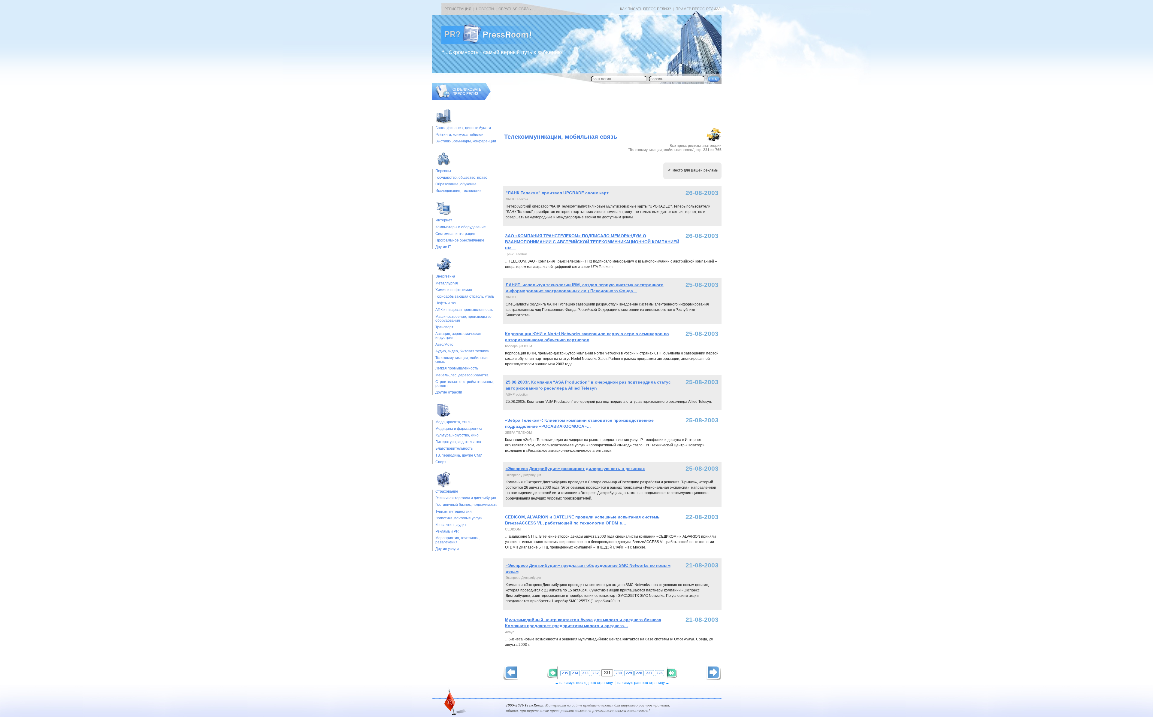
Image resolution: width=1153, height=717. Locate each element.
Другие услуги (447, 549)
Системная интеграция (455, 234)
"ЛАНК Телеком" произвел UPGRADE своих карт (557, 192)
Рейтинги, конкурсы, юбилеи (459, 135)
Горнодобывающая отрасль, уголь (464, 297)
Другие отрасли (448, 392)
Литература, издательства (458, 442)
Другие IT (443, 247)
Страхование (446, 492)
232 (595, 673)
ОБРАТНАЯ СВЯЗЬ (514, 9)
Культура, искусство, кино (457, 435)
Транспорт (444, 327)
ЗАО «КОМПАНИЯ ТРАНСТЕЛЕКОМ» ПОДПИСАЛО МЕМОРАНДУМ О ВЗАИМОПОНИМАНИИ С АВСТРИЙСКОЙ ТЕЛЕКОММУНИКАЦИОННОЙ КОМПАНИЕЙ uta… (592, 241)
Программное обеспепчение (459, 240)
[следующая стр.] (510, 673)
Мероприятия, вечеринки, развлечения (457, 540)
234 (575, 673)
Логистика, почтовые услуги (459, 518)
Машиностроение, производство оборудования (463, 319)
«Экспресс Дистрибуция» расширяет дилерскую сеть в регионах (575, 468)
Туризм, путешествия (453, 512)
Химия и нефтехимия (453, 290)
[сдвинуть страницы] (552, 673)
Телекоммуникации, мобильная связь (462, 360)
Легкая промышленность (456, 368)
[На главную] (491, 43)
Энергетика (445, 276)
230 (619, 673)
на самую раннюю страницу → (643, 683)
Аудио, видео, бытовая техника (462, 351)
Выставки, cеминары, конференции (465, 141)
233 (585, 673)
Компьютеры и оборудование (460, 227)
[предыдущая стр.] (714, 673)
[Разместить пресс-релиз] (461, 98)
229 (629, 673)
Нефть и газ (445, 303)
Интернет (443, 220)
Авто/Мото (444, 345)
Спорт (440, 462)
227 (649, 673)
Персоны (443, 171)
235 (565, 673)
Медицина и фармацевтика (458, 429)
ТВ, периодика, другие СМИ (459, 455)
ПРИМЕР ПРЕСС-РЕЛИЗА (698, 9)
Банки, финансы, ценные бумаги (463, 128)
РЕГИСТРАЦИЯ (457, 9)
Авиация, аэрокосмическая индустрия (458, 336)
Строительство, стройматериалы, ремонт (464, 384)
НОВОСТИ (485, 9)
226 (659, 673)
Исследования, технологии (458, 191)
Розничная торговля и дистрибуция (465, 498)
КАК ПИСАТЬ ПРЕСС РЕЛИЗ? (645, 9)
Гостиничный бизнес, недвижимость (466, 505)
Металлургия (446, 283)
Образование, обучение (456, 184)
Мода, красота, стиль (453, 422)
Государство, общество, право (461, 178)
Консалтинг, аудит (450, 525)
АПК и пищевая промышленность (464, 310)
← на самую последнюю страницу (584, 683)
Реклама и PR (447, 531)
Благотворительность (454, 449)
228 (639, 673)
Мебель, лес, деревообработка (462, 375)
